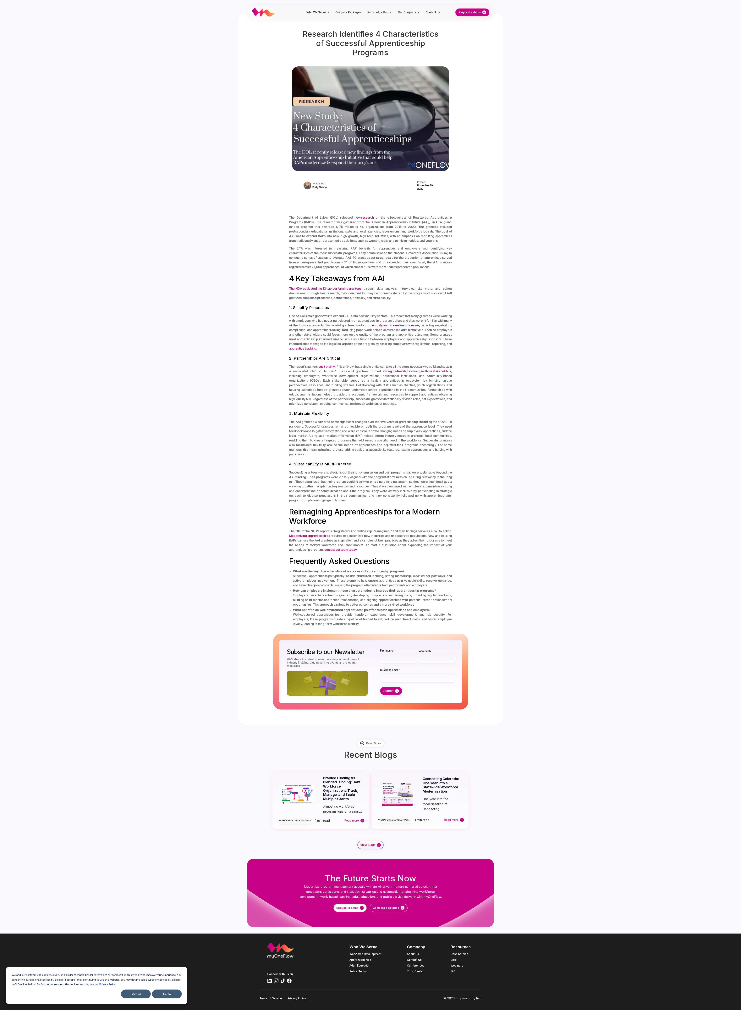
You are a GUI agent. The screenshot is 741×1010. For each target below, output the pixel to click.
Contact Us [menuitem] (433, 12)
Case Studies (459, 954)
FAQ (453, 971)
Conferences (415, 965)
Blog (453, 959)
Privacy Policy (107, 984)
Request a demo (470, 12)
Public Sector (358, 971)
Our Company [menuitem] (407, 12)
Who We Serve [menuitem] (316, 12)
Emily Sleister (319, 187)
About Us (413, 954)
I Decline (167, 994)
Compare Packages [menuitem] (348, 12)
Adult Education (359, 965)
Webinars (457, 965)
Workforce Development (295, 820)
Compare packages (386, 907)
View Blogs (367, 844)
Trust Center (415, 971)
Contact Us (414, 959)
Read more (351, 820)
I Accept (136, 994)
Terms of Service (271, 998)
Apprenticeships (360, 959)
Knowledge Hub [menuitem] (377, 12)
